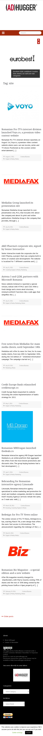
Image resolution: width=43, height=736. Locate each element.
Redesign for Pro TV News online (20, 514)
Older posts (8, 616)
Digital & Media (10, 159)
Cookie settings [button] (17, 732)
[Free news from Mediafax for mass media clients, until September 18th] (21, 323)
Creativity (8, 270)
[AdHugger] (21, 7)
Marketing (24, 270)
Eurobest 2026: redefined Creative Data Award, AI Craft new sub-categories (25, 74)
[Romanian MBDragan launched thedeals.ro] (17, 426)
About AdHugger (10, 640)
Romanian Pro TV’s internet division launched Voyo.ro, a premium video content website (21, 132)
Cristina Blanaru (25, 157)
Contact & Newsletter (11, 642)
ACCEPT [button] (28, 732)
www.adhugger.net (21, 656)
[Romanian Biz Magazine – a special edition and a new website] (20, 552)
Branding (8, 508)
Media (17, 159)
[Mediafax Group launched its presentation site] (21, 182)
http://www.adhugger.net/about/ (21, 660)
